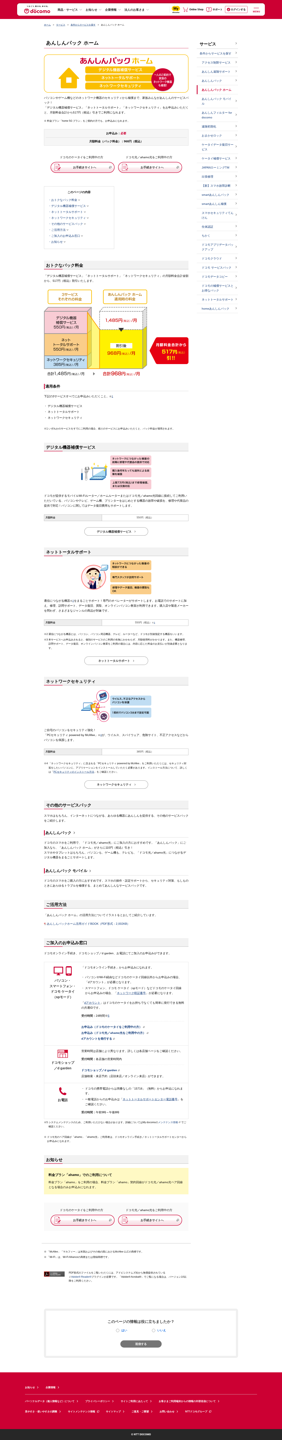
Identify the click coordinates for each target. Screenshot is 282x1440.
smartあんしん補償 (214, 203)
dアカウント (92, 1002)
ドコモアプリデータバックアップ (217, 247)
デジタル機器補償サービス (68, 206)
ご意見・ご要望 (140, 1411)
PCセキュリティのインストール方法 (73, 771)
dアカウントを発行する (96, 1039)
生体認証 (207, 226)
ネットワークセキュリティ (68, 218)
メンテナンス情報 (168, 1122)
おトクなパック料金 (64, 200)
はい (124, 1330)
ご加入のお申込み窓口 (65, 236)
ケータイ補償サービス (216, 158)
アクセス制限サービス (216, 62)
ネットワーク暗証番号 (131, 993)
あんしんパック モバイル (66, 870)
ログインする (238, 9)
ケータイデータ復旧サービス (217, 147)
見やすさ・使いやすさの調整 (41, 1411)
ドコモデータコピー (215, 276)
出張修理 (207, 176)
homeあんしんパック (215, 308)
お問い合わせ (167, 1411)
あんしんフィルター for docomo (217, 115)
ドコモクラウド (212, 258)
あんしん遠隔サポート (216, 71)
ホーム (47, 25)
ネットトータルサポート (67, 212)
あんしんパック (58, 832)
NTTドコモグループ (196, 1411)
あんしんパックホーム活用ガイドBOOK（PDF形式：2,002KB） (88, 924)
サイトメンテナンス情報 (81, 1411)
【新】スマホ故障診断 (216, 185)
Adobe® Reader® (81, 1276)
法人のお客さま (134, 9)
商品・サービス (68, 9)
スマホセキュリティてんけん (217, 215)
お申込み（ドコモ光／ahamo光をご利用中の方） (113, 1033)
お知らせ (91, 9)
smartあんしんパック (215, 194)
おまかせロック (212, 135)
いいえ (161, 1330)
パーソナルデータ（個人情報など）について (50, 1401)
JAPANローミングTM (215, 167)
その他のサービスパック (67, 224)
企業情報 (111, 9)
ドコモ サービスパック (216, 267)
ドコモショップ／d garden (99, 1070)
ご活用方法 (58, 230)
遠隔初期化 (209, 126)
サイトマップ (113, 1411)
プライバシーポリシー (97, 1401)
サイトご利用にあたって (134, 1401)
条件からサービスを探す (83, 25)
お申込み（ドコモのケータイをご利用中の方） (111, 1027)
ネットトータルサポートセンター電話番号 (150, 1099)
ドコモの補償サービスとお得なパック (217, 288)
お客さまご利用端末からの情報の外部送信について (187, 1401)
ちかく (206, 235)
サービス (60, 25)
